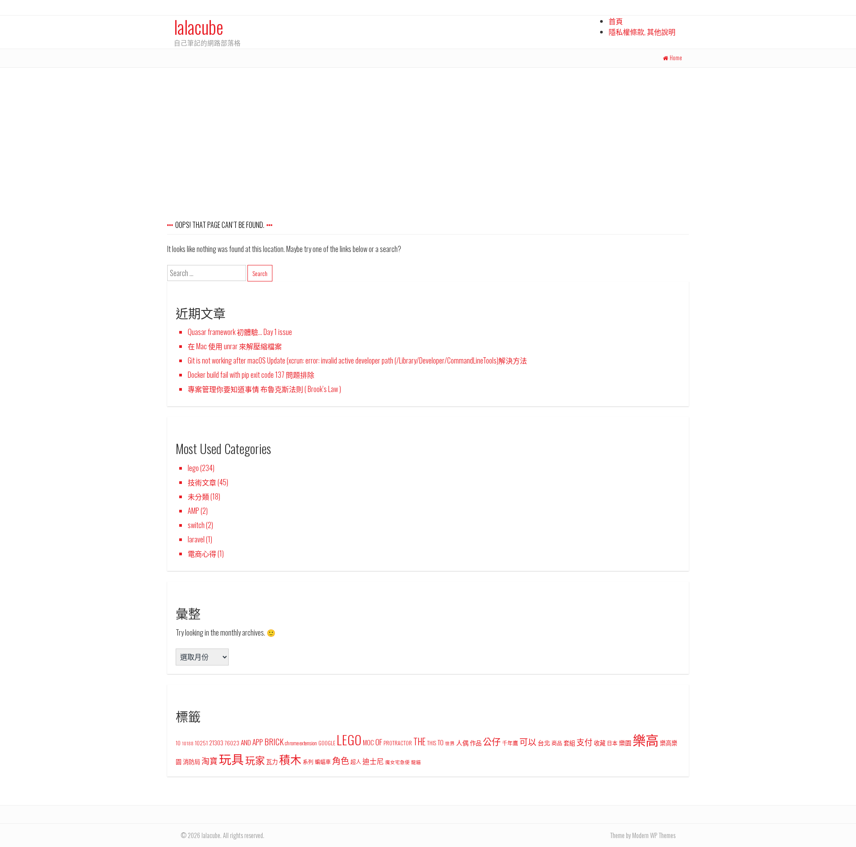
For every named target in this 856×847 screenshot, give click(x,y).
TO (440, 742)
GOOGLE (326, 743)
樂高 (645, 739)
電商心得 (202, 553)
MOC (368, 742)
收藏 (599, 742)
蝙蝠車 (323, 761)
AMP (193, 510)
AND (246, 742)
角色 (340, 760)
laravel (196, 539)
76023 (232, 743)
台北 (544, 742)
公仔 (492, 741)
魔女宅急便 (397, 761)
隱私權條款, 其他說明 (642, 31)
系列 (308, 761)
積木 (290, 759)
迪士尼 (373, 761)
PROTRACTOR (397, 743)
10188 (187, 743)
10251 (201, 743)
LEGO (349, 739)
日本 (612, 743)
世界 (450, 743)
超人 (355, 761)
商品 (556, 743)
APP (257, 742)
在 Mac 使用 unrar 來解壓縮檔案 (235, 346)
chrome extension (301, 743)
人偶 (462, 742)
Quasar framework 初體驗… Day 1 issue (240, 331)
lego (193, 468)
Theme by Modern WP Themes (642, 835)
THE (419, 741)
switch (196, 525)
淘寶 (210, 760)
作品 (476, 742)
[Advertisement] (428, 134)
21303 (216, 742)
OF (378, 742)
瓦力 (272, 761)
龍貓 (416, 761)
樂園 (625, 742)
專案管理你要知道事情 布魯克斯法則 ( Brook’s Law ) (264, 389)
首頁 (616, 21)
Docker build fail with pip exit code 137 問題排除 (251, 374)
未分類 (198, 496)
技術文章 (202, 482)
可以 (527, 741)
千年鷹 (510, 743)
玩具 (231, 758)
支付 (584, 742)
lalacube (198, 26)
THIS (431, 743)
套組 (569, 742)
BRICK (274, 741)
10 (178, 743)
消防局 (191, 761)
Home (676, 58)
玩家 (255, 759)
